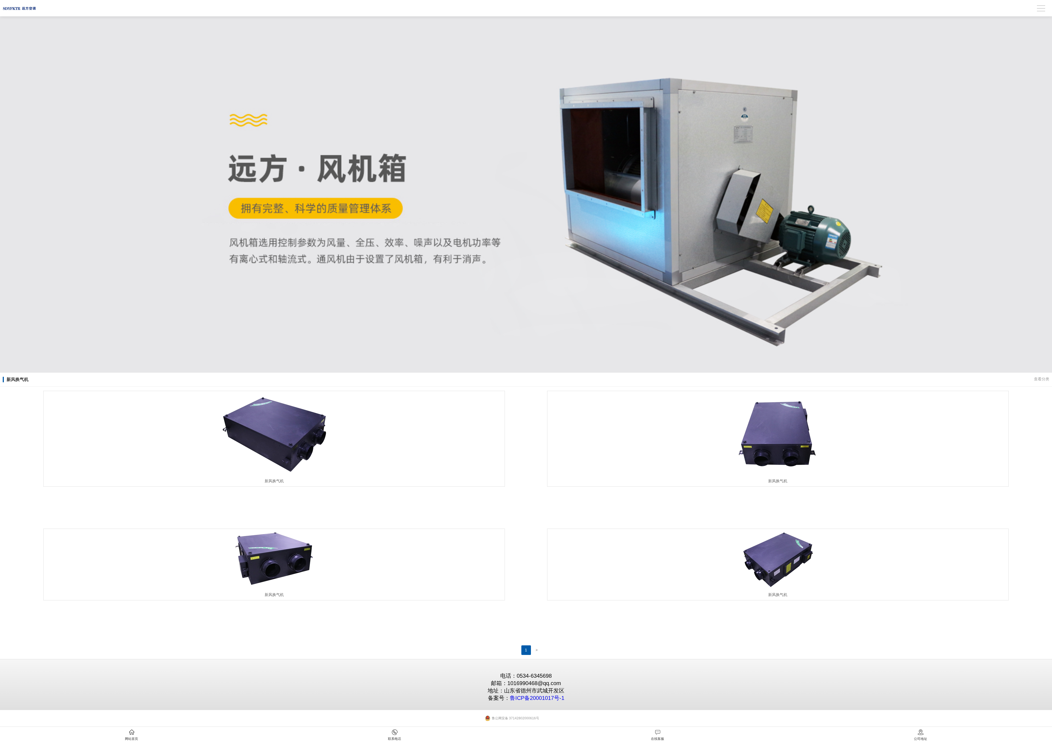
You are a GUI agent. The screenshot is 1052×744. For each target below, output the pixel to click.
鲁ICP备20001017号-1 (537, 698)
